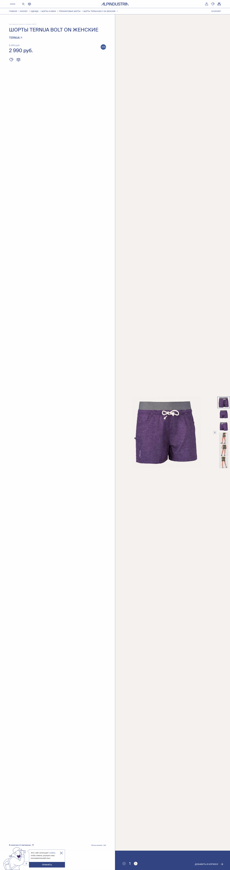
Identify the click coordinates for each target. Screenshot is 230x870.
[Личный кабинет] (206, 4)
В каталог (216, 11)
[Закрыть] (61, 853)
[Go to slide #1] (223, 402)
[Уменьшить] (124, 863)
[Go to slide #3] (223, 426)
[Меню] (12, 4)
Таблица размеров (96, 845)
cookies (52, 853)
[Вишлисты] (213, 4)
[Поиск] (23, 4)
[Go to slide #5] (223, 450)
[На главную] (115, 4)
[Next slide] (215, 432)
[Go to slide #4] (223, 438)
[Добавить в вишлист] (11, 59)
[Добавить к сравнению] (18, 59)
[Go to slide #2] (223, 414)
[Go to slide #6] (223, 462)
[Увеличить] (135, 863)
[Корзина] (219, 4)
